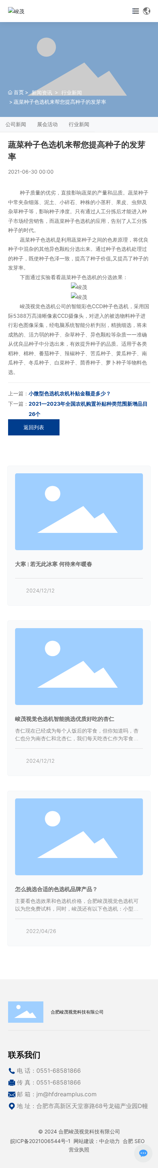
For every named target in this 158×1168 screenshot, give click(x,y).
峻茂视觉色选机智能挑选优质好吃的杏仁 (64, 719)
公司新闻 (16, 124)
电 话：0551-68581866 (49, 1070)
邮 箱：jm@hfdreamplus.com (57, 1094)
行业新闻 (71, 92)
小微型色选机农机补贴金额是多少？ (70, 393)
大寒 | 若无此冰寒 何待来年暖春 (53, 564)
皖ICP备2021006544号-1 (40, 1141)
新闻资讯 (42, 92)
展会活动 (47, 124)
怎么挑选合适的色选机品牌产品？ (56, 889)
